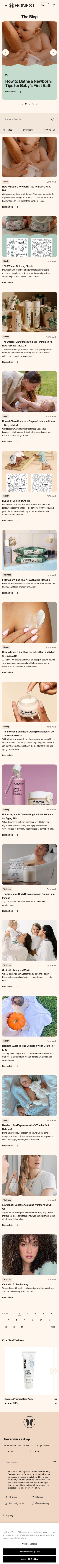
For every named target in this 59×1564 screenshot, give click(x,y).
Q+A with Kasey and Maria (16, 970)
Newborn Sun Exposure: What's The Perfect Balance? (25, 1127)
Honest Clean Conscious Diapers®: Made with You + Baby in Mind (28, 423)
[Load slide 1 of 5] (22, 104)
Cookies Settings (29, 1544)
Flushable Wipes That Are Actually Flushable (26, 579)
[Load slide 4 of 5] (33, 104)
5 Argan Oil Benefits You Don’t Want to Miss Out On (27, 1206)
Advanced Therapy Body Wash (19, 1399)
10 (41, 1320)
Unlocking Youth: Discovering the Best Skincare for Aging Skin (27, 816)
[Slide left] (5, 52)
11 (49, 1320)
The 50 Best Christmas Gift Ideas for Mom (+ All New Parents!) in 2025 (27, 343)
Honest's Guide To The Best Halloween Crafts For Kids (28, 1047)
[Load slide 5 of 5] (37, 104)
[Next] (53, 1371)
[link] (5, 1313)
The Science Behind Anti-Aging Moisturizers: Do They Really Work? (28, 733)
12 (6, 1327)
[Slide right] (53, 52)
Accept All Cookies (29, 1559)
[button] (52, 5)
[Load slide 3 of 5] (29, 104)
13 (14, 1327)
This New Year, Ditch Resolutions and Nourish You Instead (28, 896)
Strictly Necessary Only (30, 1551)
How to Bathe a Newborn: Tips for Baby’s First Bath (28, 83)
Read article (10, 91)
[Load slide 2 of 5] (26, 104)
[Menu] (4, 5)
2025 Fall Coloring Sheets (16, 500)
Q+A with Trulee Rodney (15, 1284)
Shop (43, 5)
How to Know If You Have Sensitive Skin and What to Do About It (28, 654)
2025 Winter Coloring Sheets (17, 266)
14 (22, 1327)
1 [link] (19, 1313)
